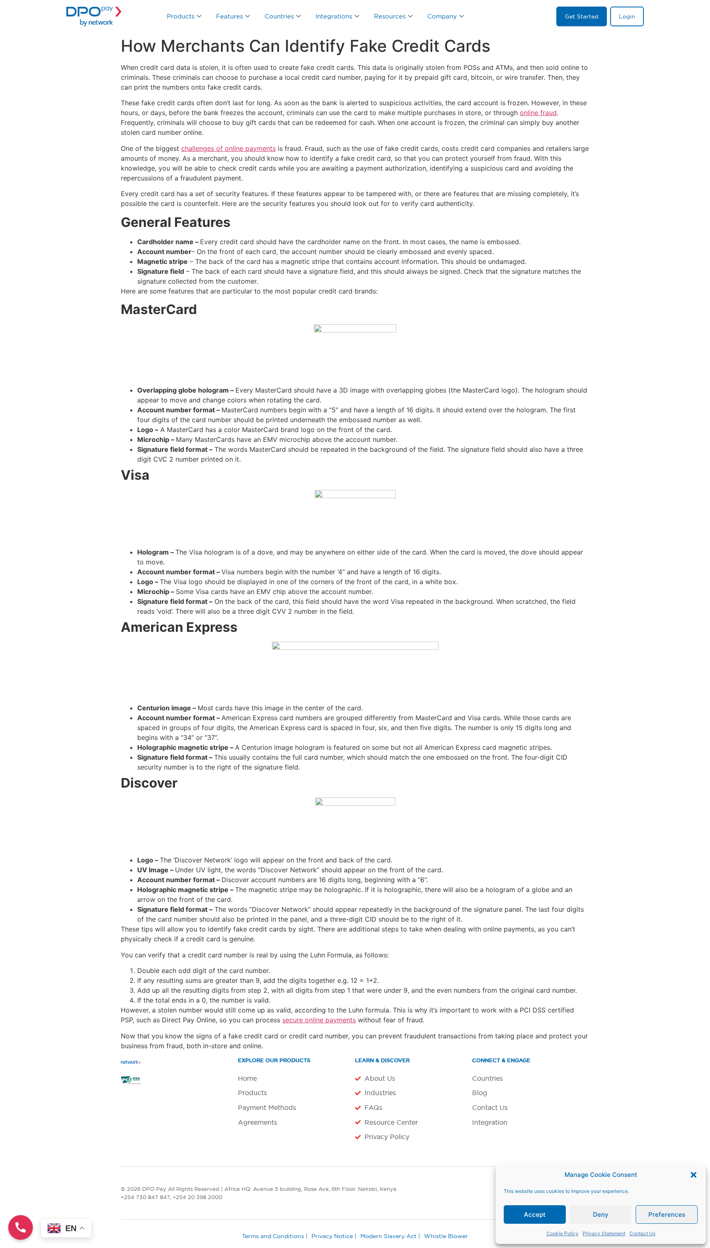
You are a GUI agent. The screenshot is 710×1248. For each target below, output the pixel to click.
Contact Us (642, 1233)
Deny (601, 1214)
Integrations (334, 16)
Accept (535, 1214)
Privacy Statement (604, 1233)
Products (180, 16)
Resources (390, 16)
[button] (693, 1175)
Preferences (666, 1214)
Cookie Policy (562, 1233)
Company (442, 16)
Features (229, 16)
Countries (279, 16)
